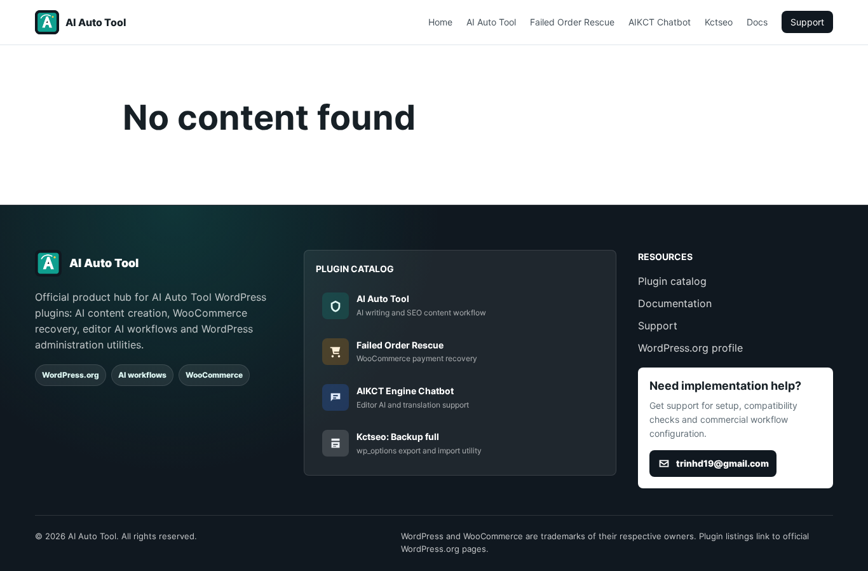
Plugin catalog (672, 281)
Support (807, 22)
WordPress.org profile (690, 347)
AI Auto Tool (491, 22)
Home (440, 22)
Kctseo (719, 22)
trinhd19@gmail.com (722, 463)
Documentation (675, 303)
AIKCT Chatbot (659, 22)
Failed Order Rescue (572, 22)
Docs (757, 22)
